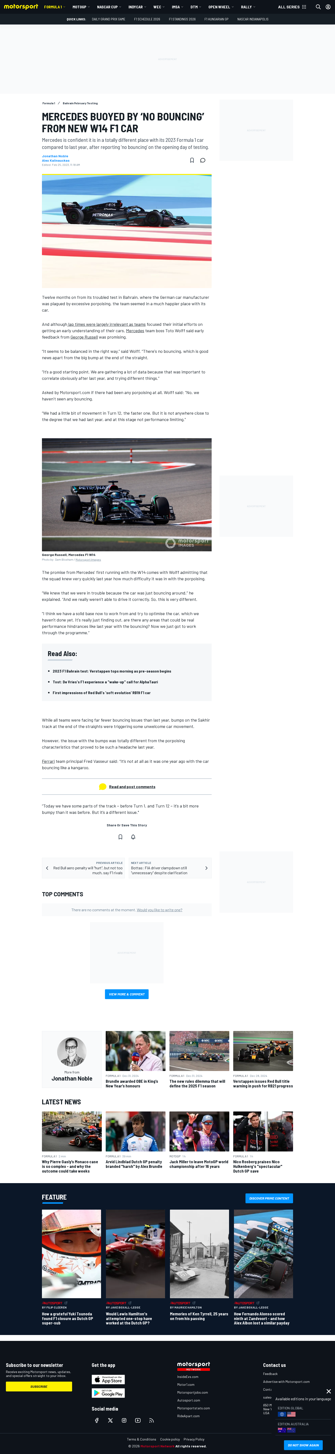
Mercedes (135, 330)
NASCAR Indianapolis (253, 19)
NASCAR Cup (107, 6)
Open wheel (219, 6)
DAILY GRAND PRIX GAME (108, 19)
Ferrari (48, 761)
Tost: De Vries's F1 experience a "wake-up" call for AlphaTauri (105, 681)
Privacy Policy (194, 1439)
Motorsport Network (158, 1446)
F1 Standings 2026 (182, 19)
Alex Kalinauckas (56, 160)
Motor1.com (185, 1384)
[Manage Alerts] (133, 837)
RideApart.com (188, 1416)
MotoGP (79, 6)
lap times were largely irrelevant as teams (106, 324)
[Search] (318, 7)
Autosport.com (188, 1400)
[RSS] (151, 1420)
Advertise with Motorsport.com (286, 1381)
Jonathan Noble (55, 156)
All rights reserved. (191, 1446)
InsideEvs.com (187, 1377)
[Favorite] (192, 160)
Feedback (270, 1374)
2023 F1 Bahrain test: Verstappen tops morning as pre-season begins (112, 671)
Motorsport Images (88, 559)
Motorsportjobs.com (192, 1392)
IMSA (176, 6)
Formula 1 (53, 6)
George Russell (84, 337)
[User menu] (328, 7)
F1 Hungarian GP (217, 19)
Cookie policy (170, 1439)
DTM (194, 6)
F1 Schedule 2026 (147, 19)
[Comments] (204, 160)
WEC (157, 6)
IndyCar (136, 6)
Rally (246, 6)
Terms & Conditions (141, 1439)
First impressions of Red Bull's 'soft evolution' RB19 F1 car (102, 692)
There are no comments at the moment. (126, 909)
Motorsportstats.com (193, 1408)
